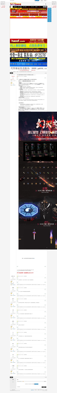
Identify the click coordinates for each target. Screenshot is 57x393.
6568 (14, 335)
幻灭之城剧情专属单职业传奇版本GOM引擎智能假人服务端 (25, 71)
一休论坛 (10, 71)
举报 (45, 274)
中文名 (13, 354)
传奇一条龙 (26, 109)
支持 (20, 297)
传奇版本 (17, 71)
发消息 (14, 295)
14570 (13, 372)
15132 (13, 316)
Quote (21, 381)
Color (18, 381)
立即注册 (45, 0)
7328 (13, 305)
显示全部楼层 (25, 76)
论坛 (11, 71)
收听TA (12, 295)
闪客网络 (13, 287)
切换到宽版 (46, 0)
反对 (23, 297)
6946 (13, 327)
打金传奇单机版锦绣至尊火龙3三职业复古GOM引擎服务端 (25, 270)
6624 (13, 282)
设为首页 (11, 0)
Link (20, 381)
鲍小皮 (13, 343)
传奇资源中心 (14, 71)
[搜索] (45, 4)
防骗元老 (12, 292)
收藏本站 (13, 0)
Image (19, 381)
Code (22, 381)
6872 (14, 290)
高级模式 (45, 381)
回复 (34, 258)
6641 (14, 346)
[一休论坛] (16, 5)
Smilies (23, 381)
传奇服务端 (38, 84)
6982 (14, 357)
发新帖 (11, 377)
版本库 (26, 79)
